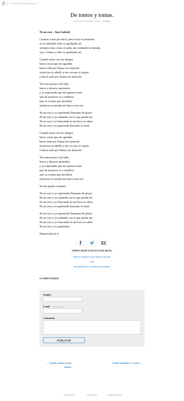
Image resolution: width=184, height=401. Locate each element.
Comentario (49, 318)
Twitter (92, 243)
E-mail (54, 306)
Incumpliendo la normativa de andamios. (92, 266)
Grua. (92, 261)
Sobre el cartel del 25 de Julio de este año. (92, 257)
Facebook (80, 243)
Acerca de (69, 395)
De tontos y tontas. (92, 15)
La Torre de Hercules (22, 3)
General (106, 21)
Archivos (92, 395)
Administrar (115, 395)
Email (103, 243)
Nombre (47, 295)
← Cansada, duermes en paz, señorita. (59, 365)
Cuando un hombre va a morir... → (127, 363)
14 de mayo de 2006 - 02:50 (86, 21)
